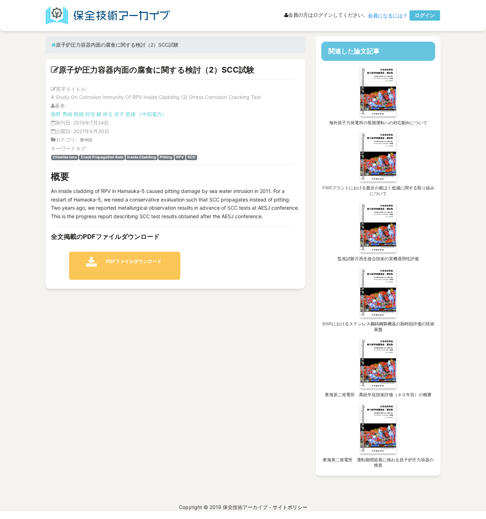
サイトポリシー (290, 507)
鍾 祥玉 (104, 114)
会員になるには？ (388, 15)
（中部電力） (152, 114)
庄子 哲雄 (125, 114)
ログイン (425, 15)
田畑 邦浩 (84, 114)
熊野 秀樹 (61, 114)
